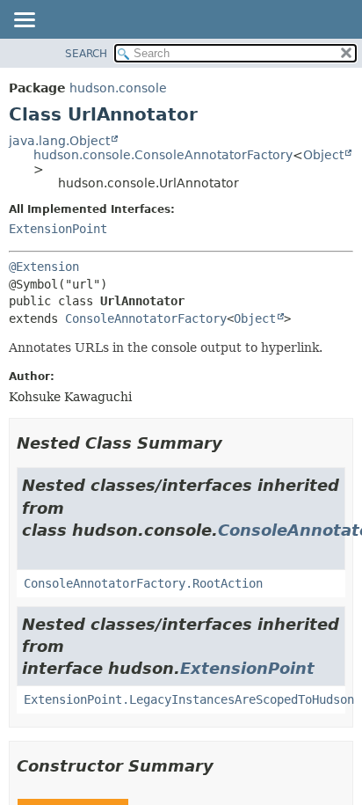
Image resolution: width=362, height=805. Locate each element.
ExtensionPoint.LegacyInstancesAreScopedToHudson (189, 699)
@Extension (44, 267)
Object (323, 155)
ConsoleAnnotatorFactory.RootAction (143, 583)
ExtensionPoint (58, 229)
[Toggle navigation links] (24, 21)
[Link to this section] (235, 443)
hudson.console (118, 88)
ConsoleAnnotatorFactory (146, 318)
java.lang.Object (59, 141)
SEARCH (86, 54)
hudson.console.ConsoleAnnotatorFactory (163, 155)
